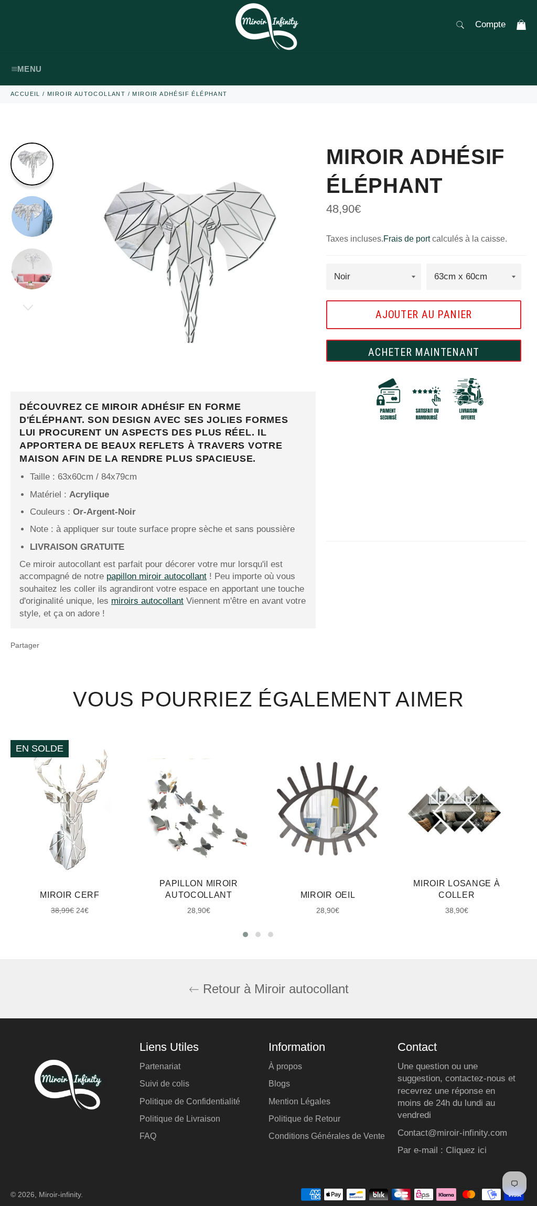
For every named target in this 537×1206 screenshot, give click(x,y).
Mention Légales (299, 1101)
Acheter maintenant (423, 352)
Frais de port (406, 238)
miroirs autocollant (147, 601)
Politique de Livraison (179, 1118)
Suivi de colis (164, 1083)
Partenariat (159, 1066)
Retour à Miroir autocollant (274, 989)
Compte (490, 24)
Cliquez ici (466, 1150)
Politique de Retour (304, 1118)
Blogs (279, 1083)
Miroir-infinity (60, 1195)
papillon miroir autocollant (156, 576)
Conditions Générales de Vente (326, 1136)
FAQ (147, 1136)
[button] (245, 934)
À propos (285, 1066)
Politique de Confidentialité (189, 1101)
